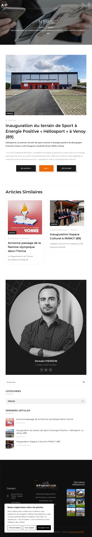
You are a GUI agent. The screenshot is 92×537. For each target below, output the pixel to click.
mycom (25, 239)
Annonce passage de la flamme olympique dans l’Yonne (24, 247)
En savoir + (26, 168)
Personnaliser (15, 528)
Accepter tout (43, 528)
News (50, 28)
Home (41, 28)
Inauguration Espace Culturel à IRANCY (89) (38, 441)
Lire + (46, 168)
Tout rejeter (29, 528)
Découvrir (66, 168)
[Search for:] (46, 382)
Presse (10, 113)
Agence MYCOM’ (76, 532)
